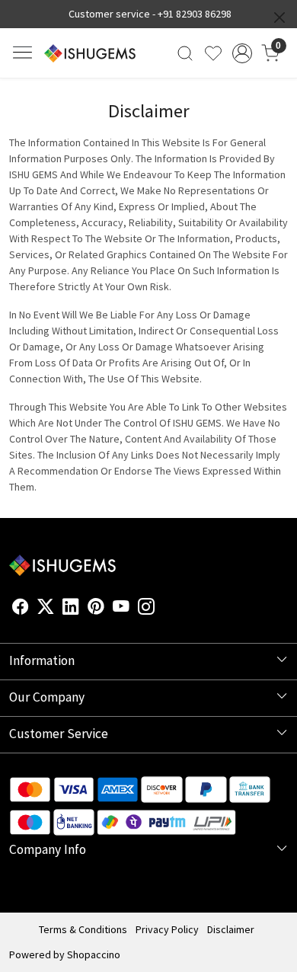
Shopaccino (93, 954)
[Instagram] (146, 609)
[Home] (90, 53)
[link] (185, 53)
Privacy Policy (167, 929)
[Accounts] (242, 53)
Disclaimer (230, 929)
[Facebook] (20, 609)
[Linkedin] (70, 609)
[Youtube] (121, 609)
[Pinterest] (96, 609)
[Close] (279, 17)
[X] (45, 609)
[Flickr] (163, 609)
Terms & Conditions (83, 929)
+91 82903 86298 (195, 14)
